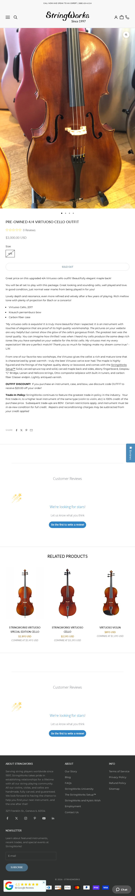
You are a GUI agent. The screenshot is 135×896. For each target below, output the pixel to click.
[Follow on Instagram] (25, 818)
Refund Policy (117, 783)
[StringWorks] (9, 885)
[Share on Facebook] (16, 430)
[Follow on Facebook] (7, 818)
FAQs (68, 783)
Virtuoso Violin (110, 627)
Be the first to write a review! (67, 524)
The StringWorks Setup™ (80, 794)
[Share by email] (31, 430)
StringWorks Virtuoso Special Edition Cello (24, 629)
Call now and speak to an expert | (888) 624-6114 (67, 3)
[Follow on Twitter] (16, 818)
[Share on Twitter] (21, 430)
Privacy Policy (117, 777)
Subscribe (17, 867)
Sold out (67, 266)
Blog (68, 777)
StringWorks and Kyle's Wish (83, 800)
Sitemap (114, 788)
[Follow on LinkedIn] (53, 818)
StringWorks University (79, 788)
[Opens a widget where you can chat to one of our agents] (121, 889)
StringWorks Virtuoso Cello (67, 629)
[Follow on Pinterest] (35, 818)
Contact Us (72, 812)
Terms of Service (119, 771)
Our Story (71, 771)
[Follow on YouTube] (44, 818)
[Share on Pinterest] (26, 430)
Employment (73, 806)
